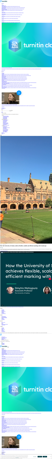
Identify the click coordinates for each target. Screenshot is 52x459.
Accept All (45, 456)
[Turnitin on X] (2, 342)
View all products (4, 313)
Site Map (3, 339)
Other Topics (3, 319)
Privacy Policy (17, 457)
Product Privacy (3, 331)
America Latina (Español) (6, 116)
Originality (3, 309)
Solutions (3, 3)
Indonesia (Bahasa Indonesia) (6, 127)
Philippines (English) (5, 130)
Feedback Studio (3, 311)
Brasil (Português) (5, 117)
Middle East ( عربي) (5, 122)
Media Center (3, 329)
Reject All (40, 456)
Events (2, 323)
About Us (3, 327)
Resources (3, 71)
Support (2, 132)
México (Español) (5, 118)
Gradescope (3, 310)
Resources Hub (3, 322)
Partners (3, 318)
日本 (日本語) (4, 128)
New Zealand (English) (5, 129)
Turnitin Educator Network (5, 324)
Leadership (3, 328)
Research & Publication (4, 317)
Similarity (3, 312)
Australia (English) (5, 126)
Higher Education (4, 316)
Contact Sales (3, 133)
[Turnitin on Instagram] (3, 344)
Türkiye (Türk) (4, 124)
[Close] (51, 456)
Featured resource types (4, 81)
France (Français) (5, 121)
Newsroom (3, 108)
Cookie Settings (34, 456)
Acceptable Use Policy (4, 337)
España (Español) (5, 120)
